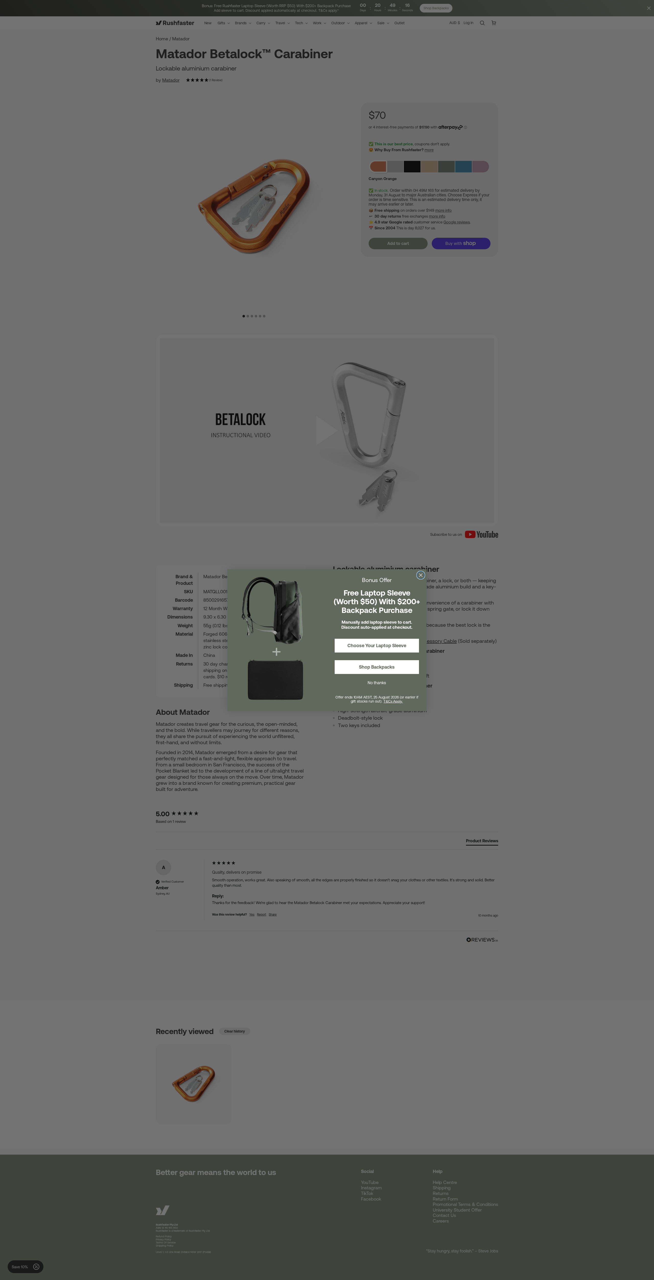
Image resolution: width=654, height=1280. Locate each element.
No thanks (377, 682)
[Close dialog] (421, 575)
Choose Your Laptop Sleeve (376, 645)
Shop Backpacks (377, 667)
